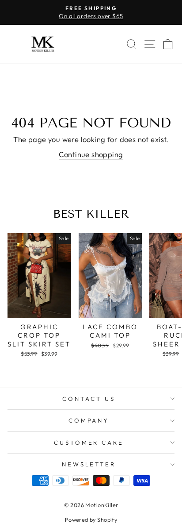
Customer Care (89, 442)
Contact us (88, 398)
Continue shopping (91, 154)
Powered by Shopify (91, 519)
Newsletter (89, 464)
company (89, 420)
